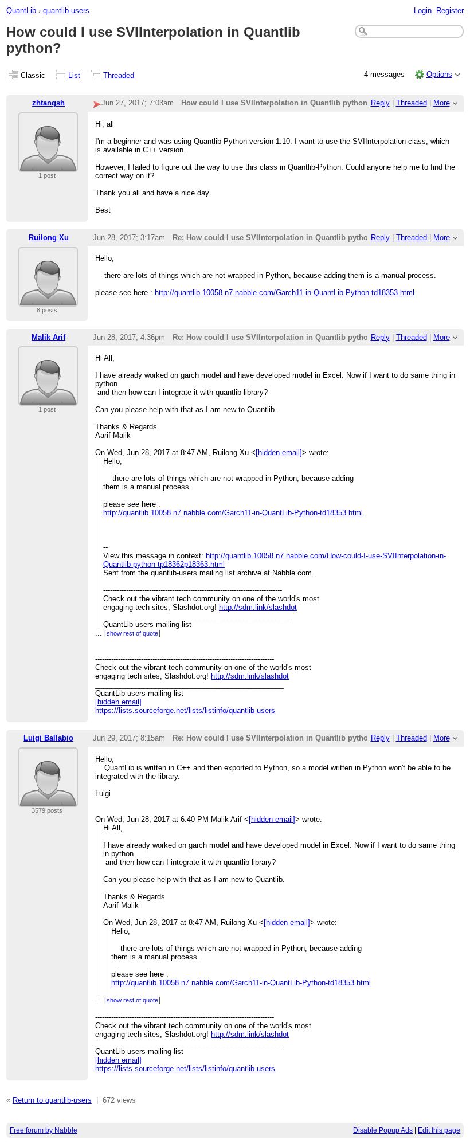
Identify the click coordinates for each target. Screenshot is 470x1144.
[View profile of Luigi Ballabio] (48, 800)
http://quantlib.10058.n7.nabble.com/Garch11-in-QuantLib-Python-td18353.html (284, 292)
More (441, 103)
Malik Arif (48, 337)
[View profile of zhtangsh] (48, 164)
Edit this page (439, 1130)
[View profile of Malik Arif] (48, 398)
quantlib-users (66, 10)
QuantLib (21, 10)
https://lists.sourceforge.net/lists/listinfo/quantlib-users (185, 710)
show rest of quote (132, 633)
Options (439, 74)
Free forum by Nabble (43, 1130)
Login (423, 10)
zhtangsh (48, 103)
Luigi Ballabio (48, 738)
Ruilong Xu (49, 237)
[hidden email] (279, 452)
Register (450, 10)
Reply (380, 103)
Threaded (118, 75)
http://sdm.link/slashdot (258, 607)
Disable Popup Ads (383, 1130)
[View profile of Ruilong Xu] (48, 299)
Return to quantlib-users (52, 1100)
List (74, 75)
